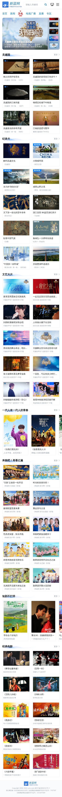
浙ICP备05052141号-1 (42, 788)
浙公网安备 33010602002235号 (17, 790)
